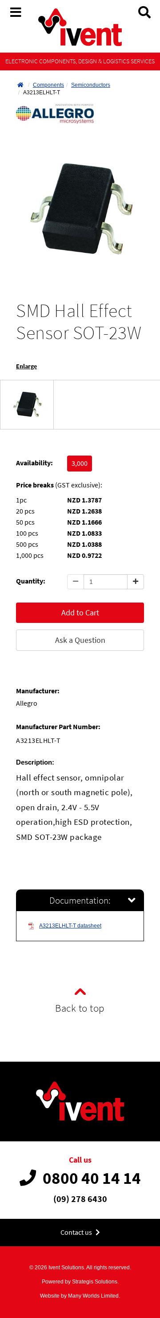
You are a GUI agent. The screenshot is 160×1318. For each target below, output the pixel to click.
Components (48, 85)
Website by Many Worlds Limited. (80, 1296)
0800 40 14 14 (92, 1178)
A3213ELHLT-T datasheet (70, 926)
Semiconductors (90, 85)
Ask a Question (80, 639)
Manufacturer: (38, 691)
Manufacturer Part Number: (58, 726)
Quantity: (30, 581)
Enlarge (26, 366)
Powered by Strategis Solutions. (80, 1282)
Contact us (76, 1232)
